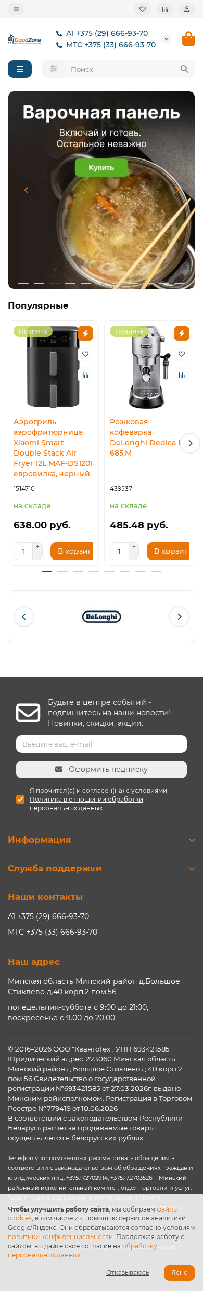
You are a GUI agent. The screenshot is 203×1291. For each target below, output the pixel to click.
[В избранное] (85, 354)
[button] (26, 190)
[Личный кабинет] (187, 9)
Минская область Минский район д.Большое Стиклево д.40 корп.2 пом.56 (94, 986)
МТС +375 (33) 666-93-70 (111, 44)
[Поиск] (184, 69)
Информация (39, 839)
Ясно (179, 1272)
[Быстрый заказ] (85, 333)
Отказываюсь (127, 1272)
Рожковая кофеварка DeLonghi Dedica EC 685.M (149, 437)
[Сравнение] (165, 9)
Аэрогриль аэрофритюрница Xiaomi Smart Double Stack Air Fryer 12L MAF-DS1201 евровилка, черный (53, 447)
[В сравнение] (85, 375)
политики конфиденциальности (60, 1237)
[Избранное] (142, 9)
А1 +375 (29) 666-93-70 (107, 33)
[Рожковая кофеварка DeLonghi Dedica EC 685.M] (149, 367)
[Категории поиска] (53, 69)
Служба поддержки (55, 868)
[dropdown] (16, 9)
